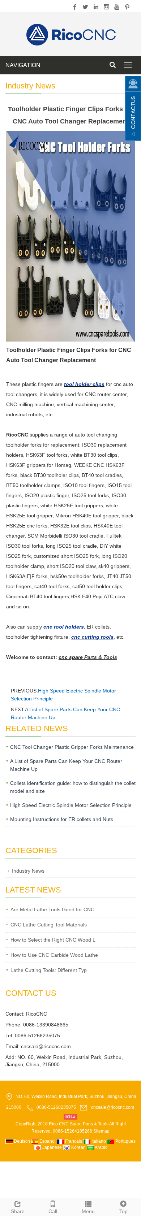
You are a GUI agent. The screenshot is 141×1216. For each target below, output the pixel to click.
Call (52, 1211)
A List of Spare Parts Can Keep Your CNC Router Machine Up (66, 765)
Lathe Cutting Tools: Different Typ (48, 970)
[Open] (133, 108)
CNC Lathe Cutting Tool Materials (48, 925)
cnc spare (71, 657)
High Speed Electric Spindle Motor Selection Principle (71, 805)
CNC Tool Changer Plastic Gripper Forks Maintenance (72, 747)
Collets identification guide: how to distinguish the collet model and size (73, 787)
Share (18, 1211)
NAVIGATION (22, 65)
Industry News (28, 871)
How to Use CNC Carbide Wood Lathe (54, 955)
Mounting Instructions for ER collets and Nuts (61, 819)
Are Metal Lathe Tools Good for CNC (52, 909)
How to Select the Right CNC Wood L (52, 940)
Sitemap (101, 1131)
